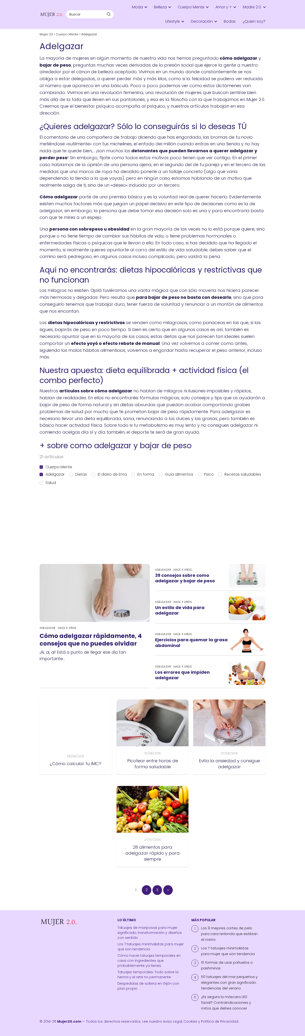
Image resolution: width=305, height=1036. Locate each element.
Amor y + (223, 7)
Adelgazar (55, 474)
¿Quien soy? (254, 21)
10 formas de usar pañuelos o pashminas (227, 965)
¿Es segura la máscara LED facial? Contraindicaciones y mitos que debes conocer (226, 1002)
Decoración (202, 21)
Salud (51, 482)
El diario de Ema (112, 474)
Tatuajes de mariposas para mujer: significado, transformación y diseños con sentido (149, 932)
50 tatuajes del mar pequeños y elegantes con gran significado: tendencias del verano (229, 982)
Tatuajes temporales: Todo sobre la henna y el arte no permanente (147, 974)
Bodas (230, 21)
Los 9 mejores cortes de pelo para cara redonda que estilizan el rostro (229, 934)
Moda (137, 7)
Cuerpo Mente (191, 7)
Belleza (160, 7)
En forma (145, 474)
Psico (209, 474)
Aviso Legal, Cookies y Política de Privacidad (200, 1021)
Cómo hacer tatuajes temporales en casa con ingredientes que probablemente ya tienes (149, 960)
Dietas (81, 474)
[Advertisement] (156, 522)
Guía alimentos (179, 474)
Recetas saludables (242, 474)
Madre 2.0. (252, 7)
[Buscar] (109, 14)
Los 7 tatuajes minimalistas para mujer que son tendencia (228, 951)
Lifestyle (172, 21)
